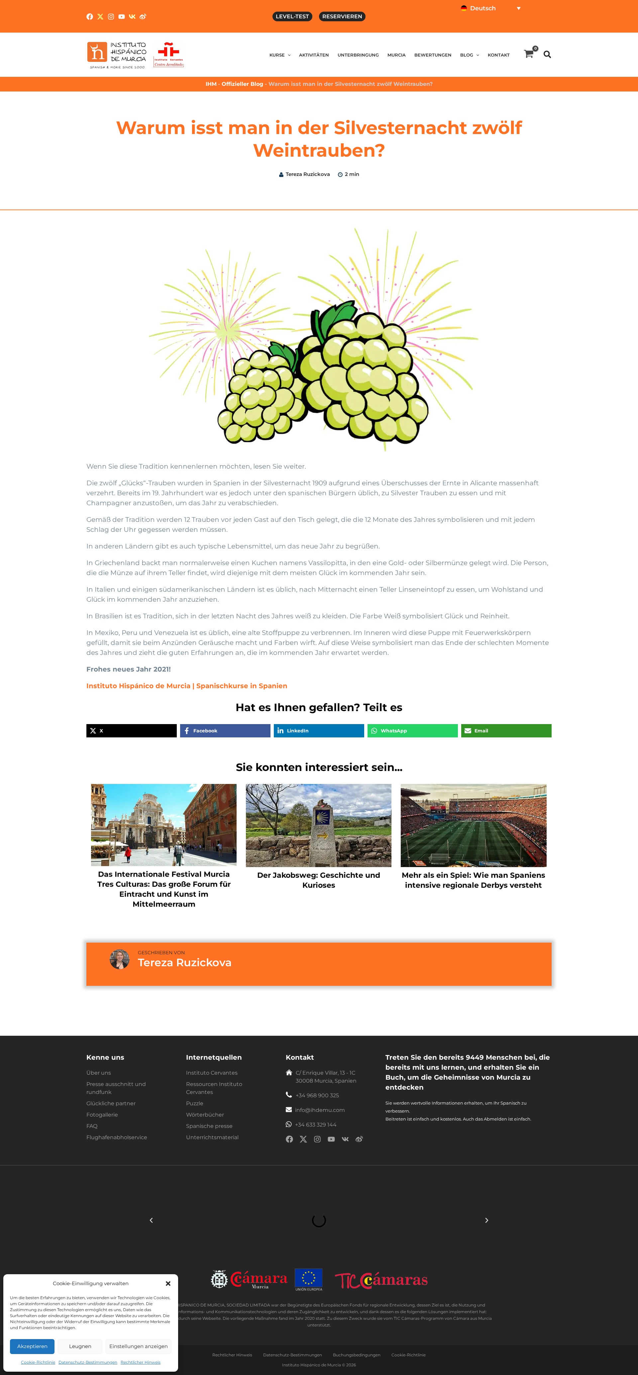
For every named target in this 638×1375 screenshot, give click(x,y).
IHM (211, 84)
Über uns (98, 1073)
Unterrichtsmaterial (212, 1137)
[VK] (132, 16)
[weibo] (359, 1140)
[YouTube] (121, 16)
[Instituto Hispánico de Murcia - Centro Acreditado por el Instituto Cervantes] (169, 54)
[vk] (345, 1140)
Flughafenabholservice (116, 1137)
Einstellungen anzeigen (138, 1346)
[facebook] (289, 1140)
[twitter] (303, 1140)
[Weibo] (143, 16)
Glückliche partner (111, 1103)
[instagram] (317, 1140)
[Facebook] (89, 16)
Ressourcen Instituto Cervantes (214, 1088)
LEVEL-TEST (292, 16)
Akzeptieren (32, 1346)
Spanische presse (209, 1126)
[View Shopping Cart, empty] (529, 55)
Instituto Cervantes (212, 1073)
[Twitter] (100, 16)
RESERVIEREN (342, 16)
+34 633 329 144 (316, 1125)
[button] (168, 1283)
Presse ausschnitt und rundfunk (116, 1088)
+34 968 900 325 (317, 1095)
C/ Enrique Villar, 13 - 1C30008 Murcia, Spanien (326, 1077)
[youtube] (331, 1140)
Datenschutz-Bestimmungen (87, 1362)
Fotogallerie (102, 1115)
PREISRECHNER (523, 25)
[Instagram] (111, 16)
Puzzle (194, 1103)
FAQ (91, 1126)
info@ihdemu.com (320, 1110)
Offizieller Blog (243, 84)
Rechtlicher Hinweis (140, 1362)
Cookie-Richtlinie (38, 1362)
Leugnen (80, 1346)
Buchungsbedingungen (356, 1354)
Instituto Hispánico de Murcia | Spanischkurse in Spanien (186, 686)
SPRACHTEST (478, 25)
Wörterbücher (205, 1115)
